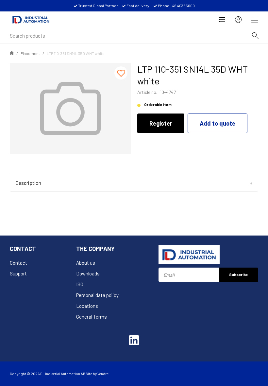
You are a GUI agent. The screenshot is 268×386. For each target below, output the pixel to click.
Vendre (103, 374)
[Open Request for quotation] (222, 19)
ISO (79, 284)
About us (85, 263)
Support (18, 273)
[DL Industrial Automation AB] (31, 19)
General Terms (91, 317)
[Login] (238, 19)
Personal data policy (97, 295)
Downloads (88, 273)
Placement (30, 53)
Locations (87, 306)
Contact (18, 263)
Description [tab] (28, 183)
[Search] (255, 35)
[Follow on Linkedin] (134, 340)
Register (160, 123)
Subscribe (238, 274)
